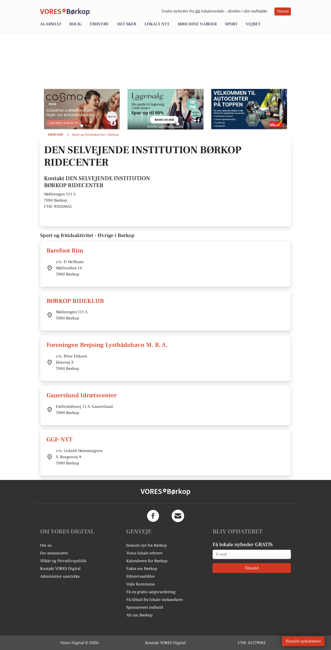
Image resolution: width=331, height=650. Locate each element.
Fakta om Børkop (141, 568)
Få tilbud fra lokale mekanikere (154, 599)
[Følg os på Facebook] (153, 516)
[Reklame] (82, 109)
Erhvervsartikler (140, 576)
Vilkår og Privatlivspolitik (63, 560)
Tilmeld (283, 11)
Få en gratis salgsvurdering (151, 591)
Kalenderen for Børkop (146, 560)
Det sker (126, 24)
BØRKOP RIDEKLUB (75, 301)
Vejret (253, 24)
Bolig (75, 24)
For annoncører (54, 553)
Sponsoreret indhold (144, 607)
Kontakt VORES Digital (60, 568)
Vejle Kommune (140, 584)
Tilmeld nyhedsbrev (303, 641)
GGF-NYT (59, 439)
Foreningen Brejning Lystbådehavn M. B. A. (107, 345)
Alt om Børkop (139, 615)
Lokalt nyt (157, 24)
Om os (46, 545)
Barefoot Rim (65, 251)
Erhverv (99, 24)
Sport (231, 24)
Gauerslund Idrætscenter (82, 395)
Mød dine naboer (197, 24)
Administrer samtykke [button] (60, 576)
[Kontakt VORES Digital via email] (178, 516)
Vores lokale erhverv (144, 553)
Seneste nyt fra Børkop (146, 545)
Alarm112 (50, 24)
